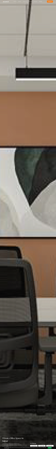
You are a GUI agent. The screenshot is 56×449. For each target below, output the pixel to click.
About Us (15, 1)
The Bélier (40, 1)
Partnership (30, 1)
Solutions (19, 1)
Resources (35, 1)
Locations (24, 1)
